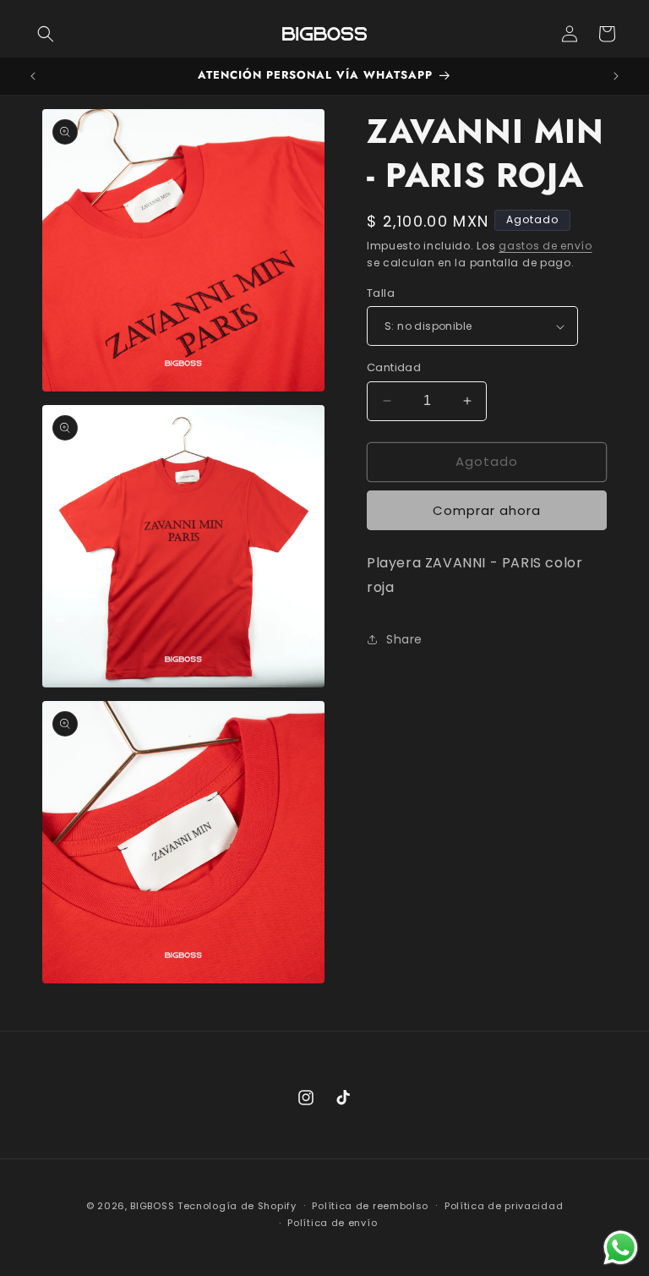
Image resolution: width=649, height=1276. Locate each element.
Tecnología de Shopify (237, 1206)
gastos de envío (545, 245)
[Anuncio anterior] (33, 76)
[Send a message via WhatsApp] (621, 1248)
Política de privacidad (503, 1206)
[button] (45, 33)
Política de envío (332, 1222)
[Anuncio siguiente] (616, 76)
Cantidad (394, 367)
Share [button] (404, 639)
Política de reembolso (370, 1206)
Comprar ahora (487, 510)
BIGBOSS (152, 1206)
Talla (381, 293)
